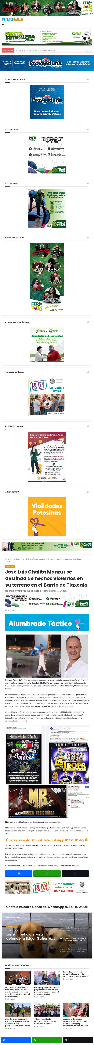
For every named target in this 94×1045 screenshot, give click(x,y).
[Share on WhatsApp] (47, 873)
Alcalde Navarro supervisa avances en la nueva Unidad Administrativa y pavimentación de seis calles (17, 1022)
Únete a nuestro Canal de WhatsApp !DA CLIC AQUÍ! (47, 840)
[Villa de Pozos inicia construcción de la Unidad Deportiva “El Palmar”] (47, 1010)
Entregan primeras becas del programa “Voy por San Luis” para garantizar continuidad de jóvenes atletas (46, 990)
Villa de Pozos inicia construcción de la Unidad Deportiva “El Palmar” (45, 1021)
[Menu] (3, 25)
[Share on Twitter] (75, 873)
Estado (10, 927)
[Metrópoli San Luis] (13, 19)
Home (9, 559)
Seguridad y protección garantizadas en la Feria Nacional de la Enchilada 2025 (75, 974)
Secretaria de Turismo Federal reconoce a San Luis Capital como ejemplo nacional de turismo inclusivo (75, 1022)
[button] (47, 656)
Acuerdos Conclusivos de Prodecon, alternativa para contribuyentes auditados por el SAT (29, 937)
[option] (47, 935)
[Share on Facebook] (18, 873)
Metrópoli (16, 559)
